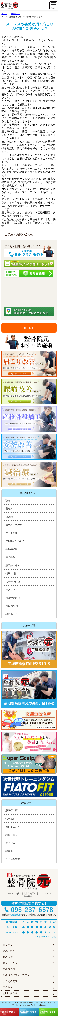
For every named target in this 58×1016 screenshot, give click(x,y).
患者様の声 (11, 810)
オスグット (11, 589)
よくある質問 (12, 859)
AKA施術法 (11, 606)
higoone (43, 1005)
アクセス (10, 843)
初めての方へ (12, 826)
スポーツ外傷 (12, 581)
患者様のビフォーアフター (17, 975)
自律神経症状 (12, 598)
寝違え (9, 508)
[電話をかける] (28, 909)
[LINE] (29, 273)
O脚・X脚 (10, 573)
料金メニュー (12, 835)
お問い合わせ (10, 993)
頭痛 (7, 500)
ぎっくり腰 (11, 533)
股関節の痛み (12, 565)
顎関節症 (10, 516)
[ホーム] (15, 5)
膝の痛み (10, 557)
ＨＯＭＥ (29, 328)
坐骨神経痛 (11, 549)
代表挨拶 (10, 818)
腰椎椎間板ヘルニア (16, 541)
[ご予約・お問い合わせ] (29, 250)
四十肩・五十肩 (13, 525)
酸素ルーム (11, 614)
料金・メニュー (11, 963)
